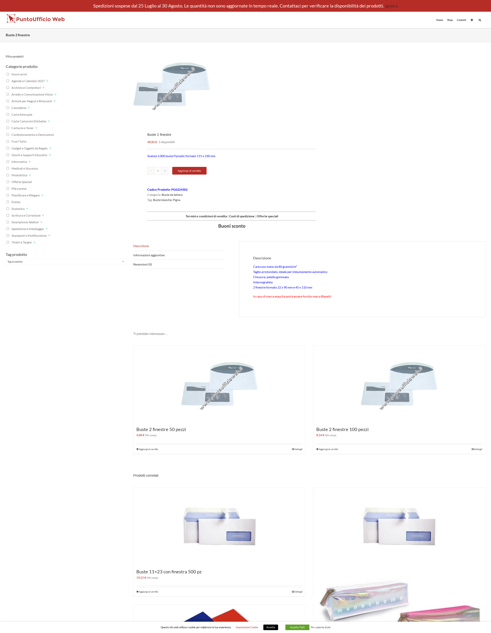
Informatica (19, 161)
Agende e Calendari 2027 (28, 81)
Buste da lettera (172, 194)
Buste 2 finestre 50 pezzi (161, 429)
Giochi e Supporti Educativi (29, 155)
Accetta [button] (270, 627)
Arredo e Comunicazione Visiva (32, 94)
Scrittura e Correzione (26, 215)
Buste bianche (162, 200)
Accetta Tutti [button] (297, 627)
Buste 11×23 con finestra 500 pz (169, 571)
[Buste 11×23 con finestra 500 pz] (219, 526)
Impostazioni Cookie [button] (247, 627)
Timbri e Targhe (22, 242)
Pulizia (16, 202)
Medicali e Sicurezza (25, 168)
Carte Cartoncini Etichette (29, 121)
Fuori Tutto (19, 141)
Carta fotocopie (22, 114)
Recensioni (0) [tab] (142, 264)
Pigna (176, 200)
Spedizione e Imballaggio (28, 229)
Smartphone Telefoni (25, 222)
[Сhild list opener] (47, 81)
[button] (480, 20)
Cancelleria (19, 108)
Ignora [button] (391, 5)
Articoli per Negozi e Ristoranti (32, 101)
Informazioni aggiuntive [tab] (149, 255)
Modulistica (19, 175)
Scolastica (18, 208)
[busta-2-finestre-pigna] (217, 84)
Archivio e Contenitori (26, 87)
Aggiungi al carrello (189, 170)
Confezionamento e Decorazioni (33, 134)
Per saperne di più (320, 627)
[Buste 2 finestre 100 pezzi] (399, 383)
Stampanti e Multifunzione (29, 235)
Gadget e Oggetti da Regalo (30, 148)
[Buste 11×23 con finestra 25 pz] (399, 526)
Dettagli (298, 449)
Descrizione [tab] (141, 246)
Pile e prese (19, 188)
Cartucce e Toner (23, 128)
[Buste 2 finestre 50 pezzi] (219, 383)
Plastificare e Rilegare (26, 195)
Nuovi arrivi (19, 74)
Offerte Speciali (22, 182)
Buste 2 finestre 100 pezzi (342, 429)
